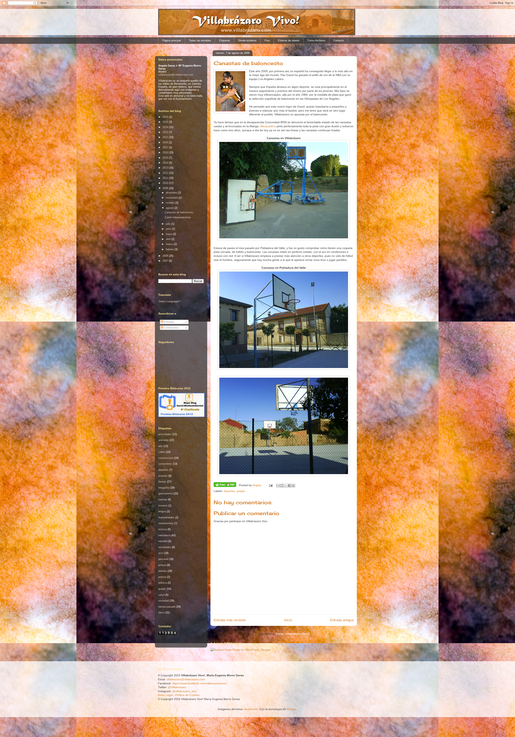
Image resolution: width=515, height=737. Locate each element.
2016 (166, 152)
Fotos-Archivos (316, 40)
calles (161, 451)
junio (169, 228)
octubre (170, 202)
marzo (170, 244)
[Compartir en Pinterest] (293, 486)
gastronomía (165, 493)
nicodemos (251, 709)
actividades (165, 434)
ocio (160, 553)
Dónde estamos (247, 40)
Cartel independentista (178, 217)
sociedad (163, 600)
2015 (166, 157)
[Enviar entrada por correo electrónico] (270, 485)
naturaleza (164, 535)
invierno (162, 505)
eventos (163, 475)
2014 (166, 162)
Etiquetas (224, 40)
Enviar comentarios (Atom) (293, 633)
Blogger (291, 709)
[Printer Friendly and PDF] (225, 485)
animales (163, 440)
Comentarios (171, 327)
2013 (166, 167)
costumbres (165, 463)
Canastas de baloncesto (179, 212)
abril (168, 239)
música (162, 529)
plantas (162, 570)
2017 (166, 147)
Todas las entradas (200, 40)
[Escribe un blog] (282, 486)
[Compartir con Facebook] (289, 486)
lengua (162, 511)
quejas (241, 491)
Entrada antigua (342, 620)
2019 (166, 142)
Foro (267, 40)
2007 (166, 260)
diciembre (172, 192)
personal (163, 559)
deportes (229, 491)
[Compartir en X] (286, 486)
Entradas (168, 321)
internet (162, 499)
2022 (166, 132)
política (162, 582)
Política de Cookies (187, 695)
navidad (162, 541)
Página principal (171, 40)
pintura (162, 565)
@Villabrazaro (177, 687)
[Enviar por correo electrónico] (278, 486)
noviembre (172, 197)
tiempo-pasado (166, 606)
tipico (161, 612)
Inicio (288, 620)
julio (168, 223)
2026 (166, 116)
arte (160, 446)
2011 (166, 177)
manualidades (166, 517)
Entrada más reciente (230, 620)
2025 (166, 121)
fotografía (163, 487)
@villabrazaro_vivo (184, 691)
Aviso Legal (165, 695)
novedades (164, 547)
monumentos (165, 523)
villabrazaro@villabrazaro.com (175, 74)
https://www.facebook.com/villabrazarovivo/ (199, 683)
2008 (166, 255)
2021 (166, 137)
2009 (166, 188)
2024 (166, 127)
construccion (165, 457)
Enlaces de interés (289, 40)
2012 (166, 172)
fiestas (162, 481)
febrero (170, 249)
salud (161, 594)
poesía (162, 576)
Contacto (338, 40)
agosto (170, 207)
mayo (169, 234)
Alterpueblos (268, 126)
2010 (166, 183)
